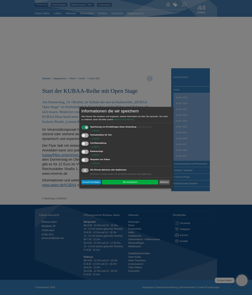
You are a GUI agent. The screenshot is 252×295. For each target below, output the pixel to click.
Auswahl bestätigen (91, 182)
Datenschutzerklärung (124, 119)
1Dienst (94, 130)
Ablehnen (164, 182)
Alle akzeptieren (130, 182)
